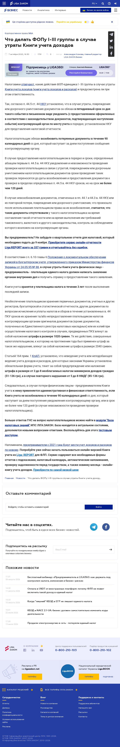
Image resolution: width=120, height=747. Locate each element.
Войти (99, 507)
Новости (27, 10)
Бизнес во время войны (97, 10)
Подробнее (108, 677)
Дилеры (6, 708)
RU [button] (93, 3)
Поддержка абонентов (89, 703)
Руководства (46, 708)
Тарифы (32, 677)
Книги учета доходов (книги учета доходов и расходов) (41, 89)
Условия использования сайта (13, 720)
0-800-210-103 (66, 650)
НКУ (43, 104)
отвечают (27, 84)
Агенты (5, 703)
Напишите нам (85, 708)
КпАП (35, 356)
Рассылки (82, 712)
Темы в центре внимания (51, 716)
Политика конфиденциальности (12, 713)
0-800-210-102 (100, 650)
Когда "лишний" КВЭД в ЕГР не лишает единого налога (60, 601)
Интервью (60, 10)
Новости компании (49, 703)
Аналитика (43, 10)
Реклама (6, 726)
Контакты (82, 716)
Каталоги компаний (49, 712)
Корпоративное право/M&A (19, 33)
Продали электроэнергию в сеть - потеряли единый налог (62, 622)
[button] (4, 3)
